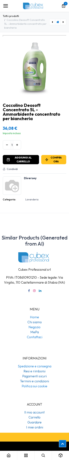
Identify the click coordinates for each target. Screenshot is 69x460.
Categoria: (9, 199)
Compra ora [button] (56, 159)
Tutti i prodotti (11, 16)
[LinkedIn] (40, 290)
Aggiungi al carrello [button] (23, 159)
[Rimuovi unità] (7, 144)
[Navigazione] (5, 6)
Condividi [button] (12, 169)
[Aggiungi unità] (17, 144)
